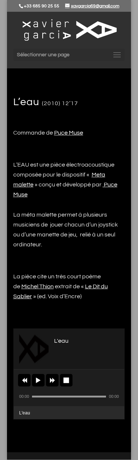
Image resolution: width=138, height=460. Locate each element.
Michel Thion (37, 286)
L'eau (24, 413)
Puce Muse (68, 133)
